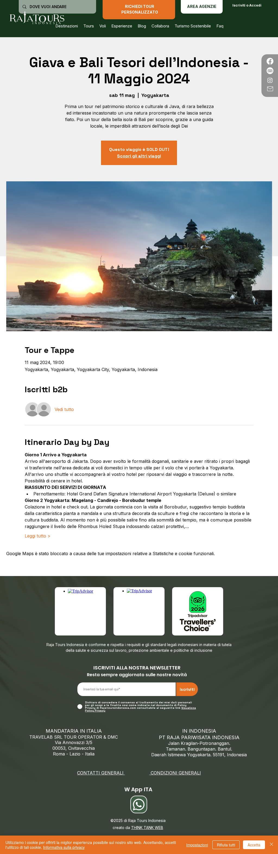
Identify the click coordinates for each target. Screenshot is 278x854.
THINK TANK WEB (147, 827)
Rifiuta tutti (226, 844)
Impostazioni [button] (197, 844)
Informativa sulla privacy (64, 847)
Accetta (254, 844)
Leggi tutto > (37, 536)
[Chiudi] (271, 845)
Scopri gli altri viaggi (139, 156)
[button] (103, 26)
